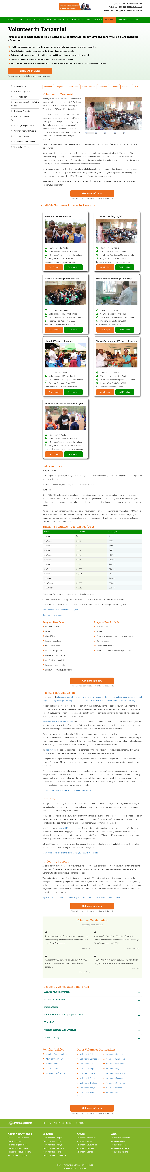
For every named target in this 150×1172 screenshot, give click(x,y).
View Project (54, 267)
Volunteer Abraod (52, 1064)
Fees (89, 20)
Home (10, 20)
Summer (47, 20)
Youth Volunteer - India (52, 1141)
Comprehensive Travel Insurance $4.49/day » (61, 610)
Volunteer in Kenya (87, 1088)
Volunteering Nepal (87, 1073)
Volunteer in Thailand (88, 1083)
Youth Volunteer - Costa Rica (54, 1155)
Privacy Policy (70, 1168)
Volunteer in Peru (113, 1092)
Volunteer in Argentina (115, 1068)
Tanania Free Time (21, 147)
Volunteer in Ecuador (114, 1078)
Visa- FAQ (49, 1022)
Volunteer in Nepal (87, 1068)
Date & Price (73, 87)
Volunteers (47, 722)
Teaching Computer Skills (23, 125)
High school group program (19, 1152)
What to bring (51, 1037)
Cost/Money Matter (53, 1068)
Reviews (125, 87)
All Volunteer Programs (17, 1155)
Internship (59, 20)
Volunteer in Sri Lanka (88, 1078)
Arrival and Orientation (57, 991)
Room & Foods (88, 87)
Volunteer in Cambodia (89, 1059)
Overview (48, 87)
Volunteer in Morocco (115, 1064)
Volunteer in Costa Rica (115, 1073)
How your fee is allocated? (53, 615)
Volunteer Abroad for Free (56, 1054)
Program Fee (58, 1123)
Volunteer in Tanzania (85, 1148)
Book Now (109, 20)
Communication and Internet (60, 1029)
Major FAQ (47, 1123)
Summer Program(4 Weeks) (25, 131)
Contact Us (80, 1123)
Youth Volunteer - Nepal (52, 1138)
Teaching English (20, 97)
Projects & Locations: (55, 999)
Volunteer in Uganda (114, 1054)
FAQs (136, 87)
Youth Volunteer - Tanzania (53, 1148)
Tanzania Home (19, 86)
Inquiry (98, 20)
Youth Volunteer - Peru (52, 1152)
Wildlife (71, 20)
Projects (59, 87)
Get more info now (30, 70)
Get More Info (73, 267)
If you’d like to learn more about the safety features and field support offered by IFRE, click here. (82, 897)
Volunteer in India (86, 1064)
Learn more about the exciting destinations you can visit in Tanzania (70, 853)
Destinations (34, 20)
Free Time (103, 87)
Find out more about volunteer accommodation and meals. (67, 790)
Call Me (134, 20)
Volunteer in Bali (86, 1054)
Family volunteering (16, 1141)
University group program (18, 1148)
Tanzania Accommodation (24, 142)
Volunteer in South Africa (87, 1145)
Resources (122, 20)
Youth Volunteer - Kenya (52, 1145)
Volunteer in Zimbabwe (115, 1059)
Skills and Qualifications (55, 1073)
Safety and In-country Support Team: (63, 1014)
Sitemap (82, 1168)
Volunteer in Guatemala (115, 1083)
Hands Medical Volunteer (18, 1138)
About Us (20, 20)
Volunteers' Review (21, 136)
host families (51, 750)
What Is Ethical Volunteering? (57, 1059)
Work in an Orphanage (22, 91)
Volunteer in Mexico (114, 1088)
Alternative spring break (17, 1145)
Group (81, 20)
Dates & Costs (51, 1006)
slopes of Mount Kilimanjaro (69, 828)
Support (115, 87)
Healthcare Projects (21, 111)
